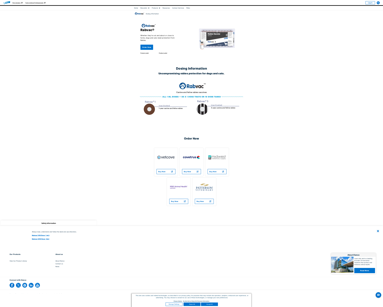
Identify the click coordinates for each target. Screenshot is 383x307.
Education (143, 8)
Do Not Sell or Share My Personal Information (196, 301)
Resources (166, 8)
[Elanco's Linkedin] (31, 285)
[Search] (378, 2)
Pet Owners (16, 3)
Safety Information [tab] (48, 223)
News (57, 266)
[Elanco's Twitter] (18, 285)
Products (155, 8)
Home (136, 8)
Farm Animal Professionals (34, 3)
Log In (370, 3)
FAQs (188, 8)
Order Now (146, 47)
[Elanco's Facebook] (12, 285)
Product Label (144, 53)
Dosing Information (152, 14)
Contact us (59, 264)
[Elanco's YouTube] (37, 285)
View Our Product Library (18, 261)
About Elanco (60, 261)
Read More (364, 271)
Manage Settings (174, 304)
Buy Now (162, 172)
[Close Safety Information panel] (378, 231)
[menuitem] (136, 8)
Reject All (192, 304)
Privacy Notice (178, 301)
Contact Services (178, 8)
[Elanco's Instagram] (24, 285)
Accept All (209, 304)
